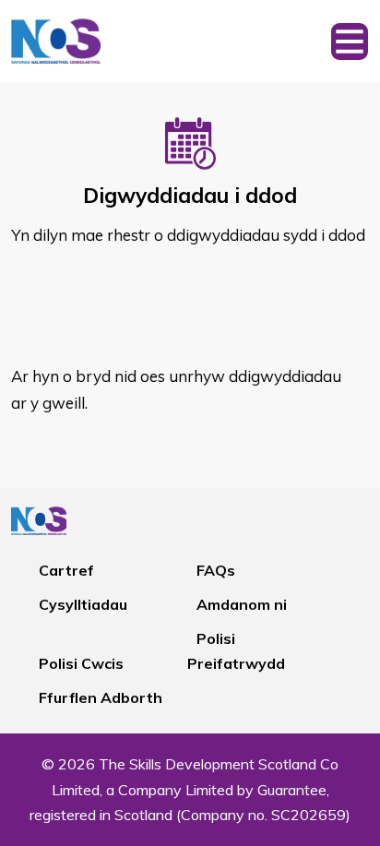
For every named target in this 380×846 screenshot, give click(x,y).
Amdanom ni (241, 604)
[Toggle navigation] (349, 41)
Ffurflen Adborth (100, 697)
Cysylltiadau (83, 604)
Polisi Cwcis (81, 663)
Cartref (66, 570)
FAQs (215, 570)
